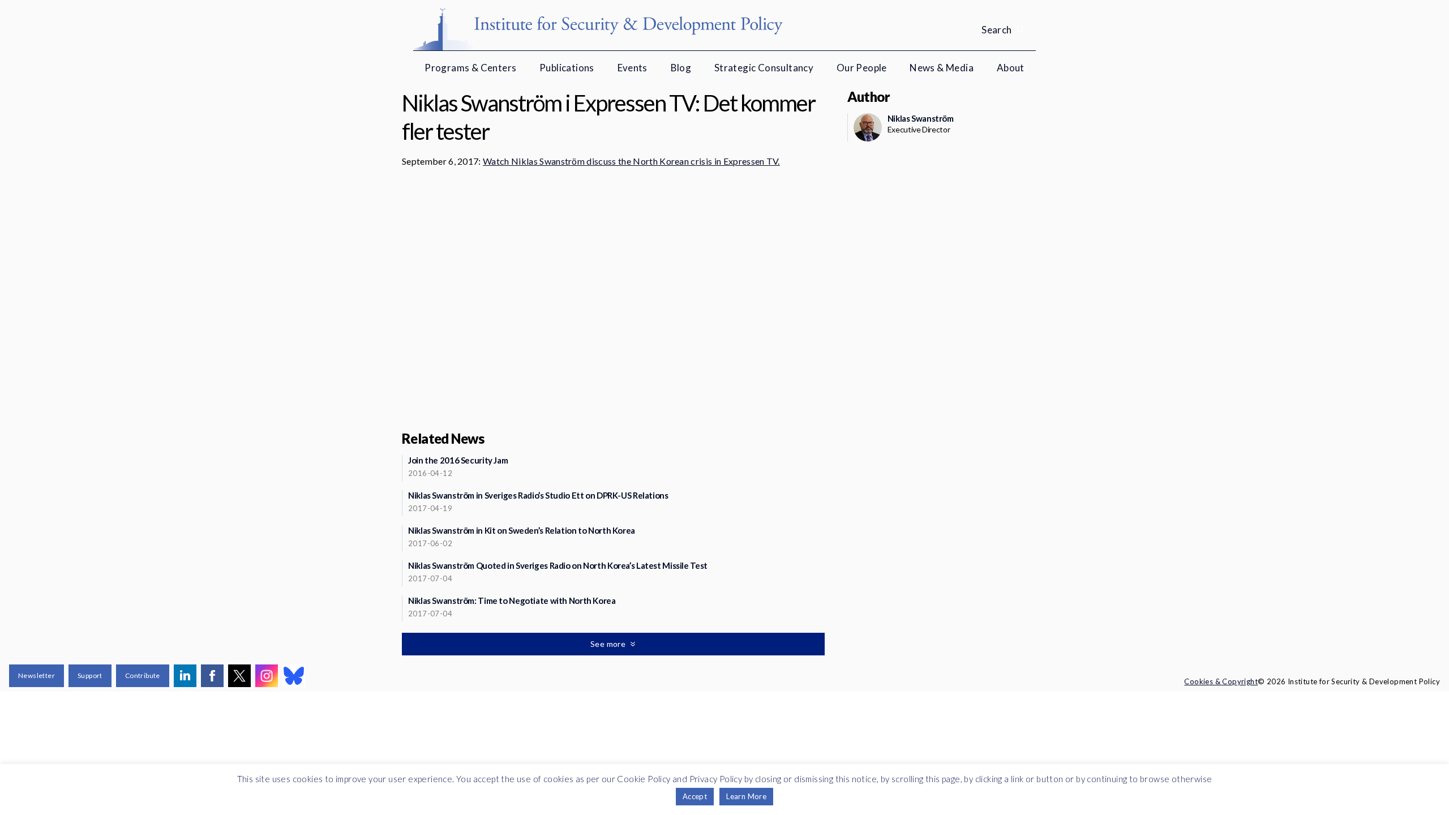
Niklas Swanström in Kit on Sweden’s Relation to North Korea (521, 530)
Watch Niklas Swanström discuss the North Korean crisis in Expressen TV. (631, 161)
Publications (566, 68)
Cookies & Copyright (1221, 681)
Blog (681, 68)
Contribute (142, 675)
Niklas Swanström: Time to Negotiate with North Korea (512, 600)
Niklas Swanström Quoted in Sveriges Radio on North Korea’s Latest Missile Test (558, 565)
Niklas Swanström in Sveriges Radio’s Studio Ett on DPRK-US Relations (538, 495)
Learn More (746, 796)
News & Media (942, 68)
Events (633, 68)
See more (609, 644)
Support (90, 675)
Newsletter (36, 675)
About (1010, 68)
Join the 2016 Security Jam (458, 460)
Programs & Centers (470, 68)
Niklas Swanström (921, 118)
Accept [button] (695, 796)
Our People (862, 68)
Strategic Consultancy (763, 68)
